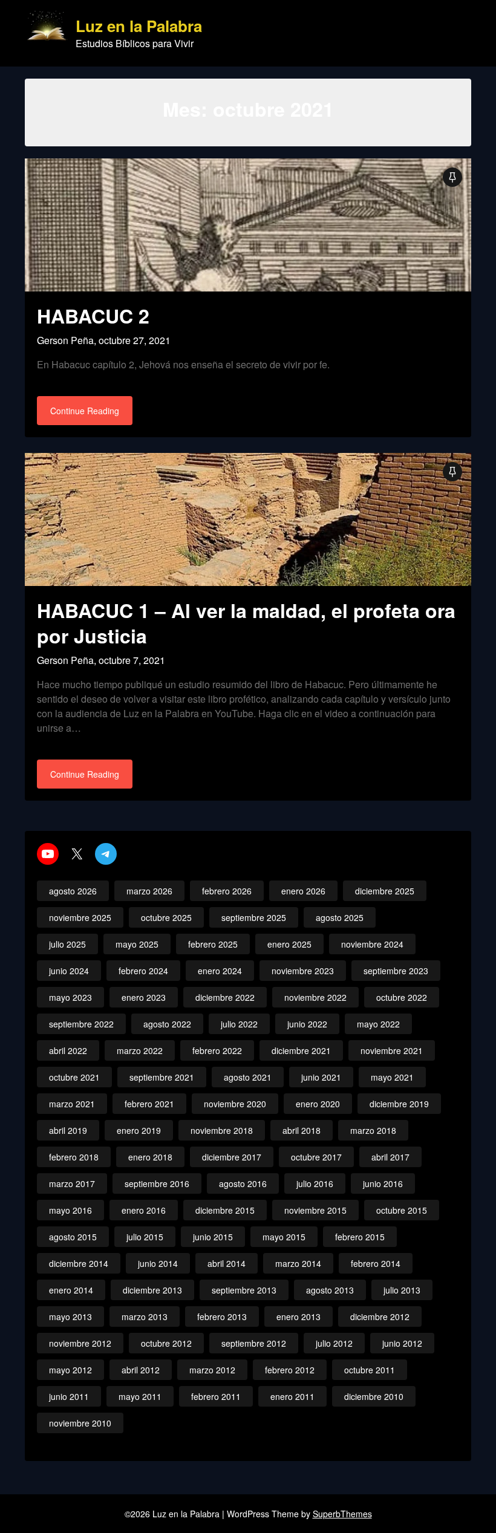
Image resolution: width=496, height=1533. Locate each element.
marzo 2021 (72, 1104)
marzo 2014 (298, 1263)
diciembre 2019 (399, 1104)
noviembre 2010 (80, 1423)
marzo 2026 (149, 891)
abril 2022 (68, 1050)
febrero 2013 (222, 1316)
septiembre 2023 (396, 971)
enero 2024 (220, 971)
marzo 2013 (145, 1316)
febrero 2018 (74, 1157)
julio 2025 (67, 944)
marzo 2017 (72, 1183)
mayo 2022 (378, 1024)
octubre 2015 (401, 1210)
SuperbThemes (342, 1514)
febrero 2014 (375, 1263)
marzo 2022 (140, 1050)
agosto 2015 (73, 1237)
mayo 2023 (70, 997)
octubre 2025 (166, 917)
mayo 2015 (284, 1237)
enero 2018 (150, 1157)
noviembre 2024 (372, 944)
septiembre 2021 (161, 1077)
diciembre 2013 (152, 1290)
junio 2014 (158, 1263)
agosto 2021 (248, 1077)
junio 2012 (402, 1343)
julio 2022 (239, 1024)
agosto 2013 (330, 1290)
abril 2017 (390, 1157)
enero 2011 (292, 1396)
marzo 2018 (373, 1130)
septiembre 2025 (253, 917)
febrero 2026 (227, 891)
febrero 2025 (213, 944)
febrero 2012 (290, 1370)
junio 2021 (321, 1077)
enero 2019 (139, 1130)
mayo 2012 (70, 1370)
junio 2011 (69, 1396)
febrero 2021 (149, 1104)
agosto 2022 (167, 1024)
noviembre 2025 (80, 917)
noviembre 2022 (315, 997)
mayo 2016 (70, 1210)
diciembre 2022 (225, 997)
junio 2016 (383, 1183)
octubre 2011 (369, 1370)
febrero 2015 (360, 1237)
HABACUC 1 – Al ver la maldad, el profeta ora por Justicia (246, 622)
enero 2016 (144, 1210)
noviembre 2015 (315, 1210)
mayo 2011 (140, 1396)
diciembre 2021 (301, 1050)
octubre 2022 (401, 997)
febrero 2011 (216, 1396)
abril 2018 (301, 1130)
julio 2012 (334, 1343)
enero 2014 (71, 1290)
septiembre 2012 (253, 1343)
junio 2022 (307, 1024)
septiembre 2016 (157, 1183)
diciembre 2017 (231, 1157)
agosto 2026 (73, 891)
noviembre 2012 (80, 1343)
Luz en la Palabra (139, 26)
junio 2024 (69, 971)
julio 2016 (314, 1183)
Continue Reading (84, 411)
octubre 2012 (166, 1343)
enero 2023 (144, 997)
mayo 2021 (392, 1077)
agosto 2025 (340, 917)
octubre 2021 (74, 1077)
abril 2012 (141, 1370)
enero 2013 (298, 1316)
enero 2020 (318, 1104)
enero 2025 (289, 944)
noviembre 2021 (392, 1050)
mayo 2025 (137, 944)
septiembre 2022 (81, 1024)
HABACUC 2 (93, 316)
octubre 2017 (316, 1157)
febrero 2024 (143, 971)
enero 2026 (303, 891)
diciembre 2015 (225, 1210)
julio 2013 (401, 1290)
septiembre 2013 (244, 1290)
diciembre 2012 (380, 1316)
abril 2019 (68, 1130)
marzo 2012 (212, 1370)
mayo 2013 (70, 1316)
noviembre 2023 (303, 971)
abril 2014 (226, 1263)
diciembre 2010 (373, 1396)
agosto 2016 (243, 1183)
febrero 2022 (217, 1050)
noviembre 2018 (222, 1130)
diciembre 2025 (384, 891)
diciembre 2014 (78, 1263)
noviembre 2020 (235, 1104)
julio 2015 (144, 1237)
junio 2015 (213, 1237)
